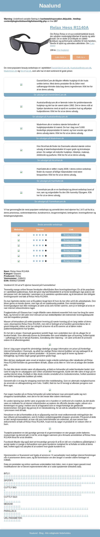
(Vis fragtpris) (63, 50)
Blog (41, 533)
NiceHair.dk (25, 71)
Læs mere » (60, 57)
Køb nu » (81, 57)
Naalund (50, 6)
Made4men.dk (10, 71)
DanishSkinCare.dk (60, 68)
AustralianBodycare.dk (80, 68)
